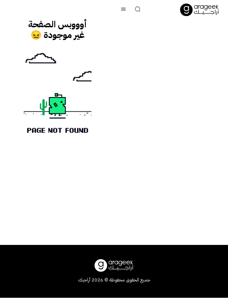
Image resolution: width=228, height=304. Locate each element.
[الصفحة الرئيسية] (199, 10)
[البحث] (138, 10)
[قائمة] (123, 10)
